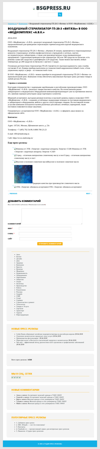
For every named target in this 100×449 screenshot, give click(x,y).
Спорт (18, 298)
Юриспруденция (22, 315)
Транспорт (20, 311)
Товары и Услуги (22, 306)
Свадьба (19, 294)
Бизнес (18, 257)
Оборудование (21, 275)
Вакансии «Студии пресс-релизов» (31, 431)
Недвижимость (21, 273)
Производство (21, 286)
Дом (18, 261)
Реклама (19, 292)
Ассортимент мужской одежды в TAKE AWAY (45, 395)
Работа (18, 288)
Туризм (19, 313)
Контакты (21, 427)
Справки (19, 300)
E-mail (11, 233)
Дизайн (19, 259)
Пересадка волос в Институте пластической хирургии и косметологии (42, 340)
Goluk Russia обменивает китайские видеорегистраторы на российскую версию (45, 334)
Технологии (20, 304)
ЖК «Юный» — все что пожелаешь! (31, 425)
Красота (19, 267)
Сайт (10, 239)
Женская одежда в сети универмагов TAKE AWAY (45, 399)
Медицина (20, 271)
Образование (21, 277)
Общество (20, 279)
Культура (19, 269)
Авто (18, 255)
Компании (20, 265)
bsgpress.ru (53, 7)
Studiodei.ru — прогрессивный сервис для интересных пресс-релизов (43, 429)
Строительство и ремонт (25, 302)
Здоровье (19, 263)
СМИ (18, 296)
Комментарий (14, 224)
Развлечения (20, 290)
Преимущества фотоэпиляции (27, 338)
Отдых (18, 282)
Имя (10, 228)
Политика (20, 284)
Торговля (19, 309)
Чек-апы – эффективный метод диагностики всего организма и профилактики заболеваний (50, 342)
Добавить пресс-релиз (26, 423)
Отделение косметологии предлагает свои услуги (34, 336)
